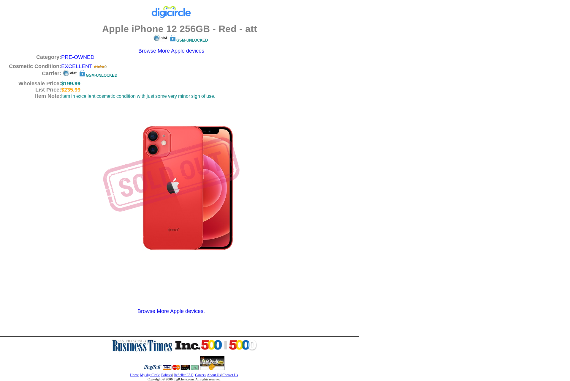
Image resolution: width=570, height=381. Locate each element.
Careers (200, 375)
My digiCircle (150, 375)
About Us (214, 375)
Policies (166, 375)
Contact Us (230, 375)
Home (134, 375)
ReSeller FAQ (184, 375)
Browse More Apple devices (171, 51)
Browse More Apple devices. (171, 311)
